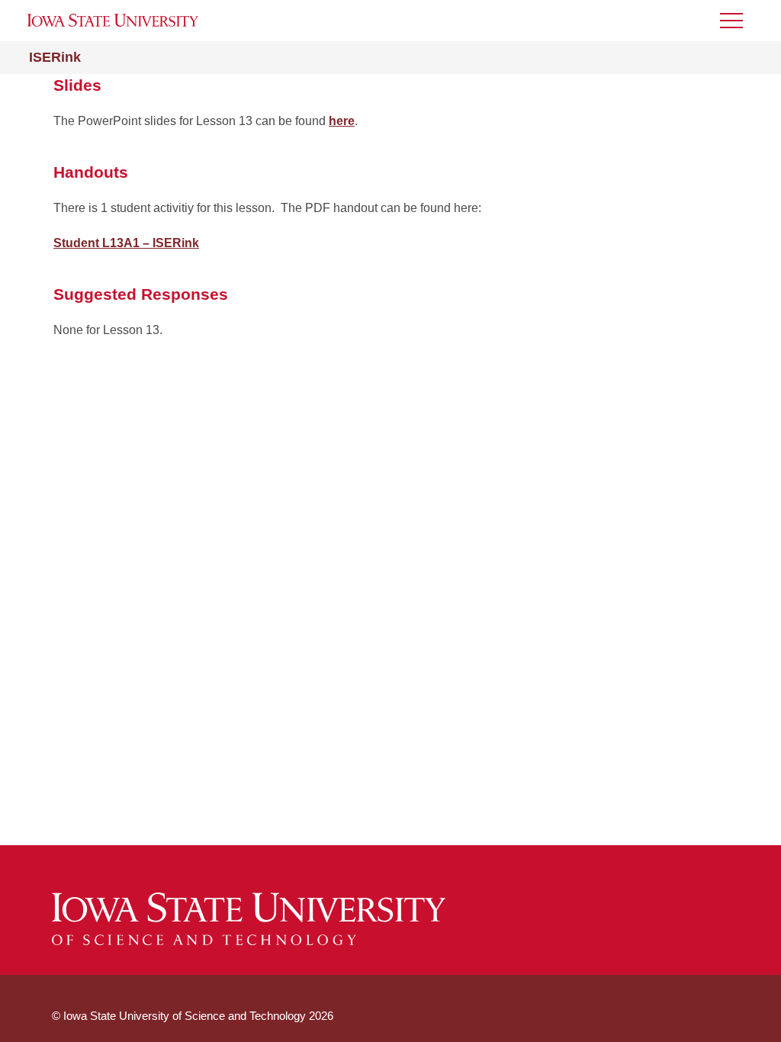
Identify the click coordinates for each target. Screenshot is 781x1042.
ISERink (55, 57)
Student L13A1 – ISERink (126, 242)
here (342, 120)
